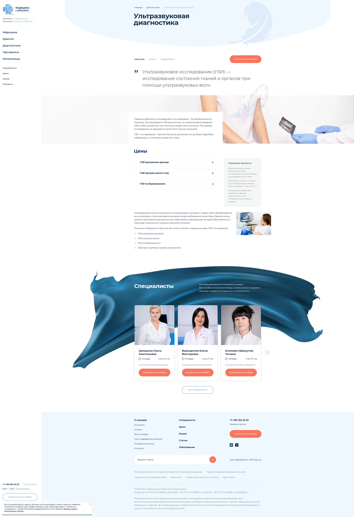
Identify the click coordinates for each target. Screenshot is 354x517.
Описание (139, 59)
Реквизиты (176, 477)
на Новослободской (22, 21)
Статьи (183, 440)
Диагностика (11, 45)
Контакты (7, 84)
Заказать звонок (30, 484)
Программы (11, 52)
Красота (8, 39)
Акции (6, 79)
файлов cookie (70, 509)
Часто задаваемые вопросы (148, 439)
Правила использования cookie (150, 477)
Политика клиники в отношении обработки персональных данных (168, 472)
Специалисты (10, 68)
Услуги (152, 59)
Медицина (10, 32)
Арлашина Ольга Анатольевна (150, 352)
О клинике (140, 420)
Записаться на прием (20, 497)
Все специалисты (197, 390)
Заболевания (187, 447)
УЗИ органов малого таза (154, 173)
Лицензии (139, 425)
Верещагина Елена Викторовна (195, 352)
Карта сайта (229, 477)
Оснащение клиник (144, 443)
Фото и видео (141, 434)
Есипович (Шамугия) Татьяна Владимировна (239, 354)
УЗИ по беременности (152, 184)
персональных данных (13, 511)
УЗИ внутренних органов (154, 162)
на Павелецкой (20, 18)
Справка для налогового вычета (202, 477)
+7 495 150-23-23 (11, 484)
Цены (6, 73)
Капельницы (11, 59)
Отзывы (146, 359)
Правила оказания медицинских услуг (226, 472)
